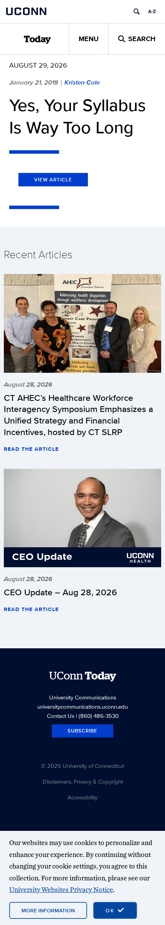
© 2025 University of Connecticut (82, 766)
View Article (53, 179)
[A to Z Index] (152, 11)
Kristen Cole (82, 82)
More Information (48, 910)
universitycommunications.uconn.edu (82, 706)
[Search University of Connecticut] (136, 11)
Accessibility (82, 797)
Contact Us (60, 716)
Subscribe (82, 730)
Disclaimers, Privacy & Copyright (83, 781)
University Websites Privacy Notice (61, 889)
